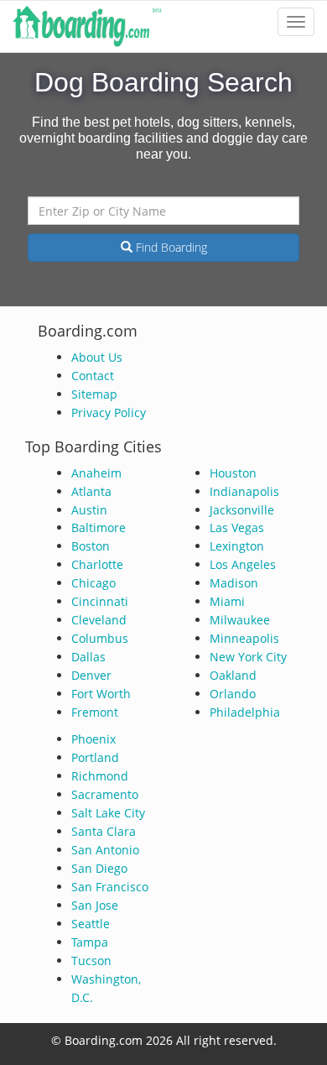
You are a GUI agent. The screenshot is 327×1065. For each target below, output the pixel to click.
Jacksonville (242, 510)
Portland (95, 757)
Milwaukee (240, 620)
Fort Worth (101, 694)
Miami (227, 601)
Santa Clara (103, 831)
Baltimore (98, 527)
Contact (92, 376)
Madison (234, 583)
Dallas (88, 657)
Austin (89, 510)
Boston (90, 546)
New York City (248, 657)
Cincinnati (99, 601)
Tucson (91, 960)
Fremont (94, 712)
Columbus (99, 638)
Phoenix (93, 739)
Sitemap (94, 394)
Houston (233, 473)
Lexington (237, 546)
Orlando (233, 694)
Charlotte (97, 564)
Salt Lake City (108, 813)
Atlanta (91, 491)
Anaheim (96, 473)
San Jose (94, 905)
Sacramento (104, 794)
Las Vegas (237, 527)
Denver (91, 675)
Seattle (90, 924)
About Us (96, 357)
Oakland (233, 675)
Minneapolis (244, 638)
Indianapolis (244, 491)
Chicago (93, 583)
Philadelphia (245, 712)
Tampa (89, 942)
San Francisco (109, 887)
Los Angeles (243, 564)
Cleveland (99, 620)
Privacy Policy (108, 412)
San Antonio (105, 850)
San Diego (99, 868)
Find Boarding (169, 247)
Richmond (99, 776)
